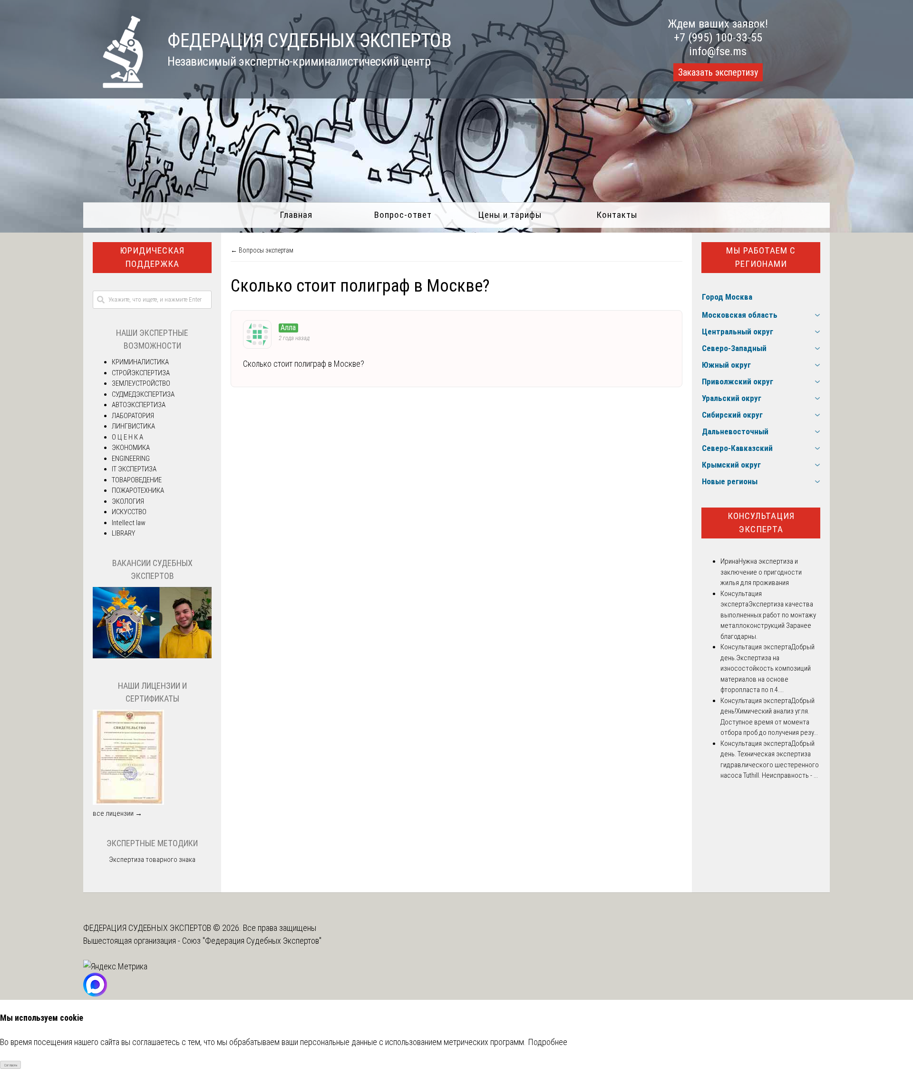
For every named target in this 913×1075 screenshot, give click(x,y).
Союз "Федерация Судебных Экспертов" (251, 941)
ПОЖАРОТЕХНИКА (138, 490)
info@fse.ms (718, 51)
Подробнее (547, 1042)
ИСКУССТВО (129, 512)
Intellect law (129, 522)
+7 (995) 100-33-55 (718, 37)
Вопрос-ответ (403, 214)
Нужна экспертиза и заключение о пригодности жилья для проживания (761, 572)
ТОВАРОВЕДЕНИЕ (137, 480)
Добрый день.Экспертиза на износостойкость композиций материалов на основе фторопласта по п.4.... (767, 668)
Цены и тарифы (510, 214)
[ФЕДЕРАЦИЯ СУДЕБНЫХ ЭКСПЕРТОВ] (113, 85)
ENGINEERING (131, 458)
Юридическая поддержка (152, 257)
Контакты (617, 214)
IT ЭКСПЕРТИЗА (134, 469)
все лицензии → (117, 813)
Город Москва (727, 297)
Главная (296, 214)
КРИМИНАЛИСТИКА (140, 362)
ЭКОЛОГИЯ (128, 501)
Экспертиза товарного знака (152, 859)
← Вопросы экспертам (262, 250)
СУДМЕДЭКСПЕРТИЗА (143, 394)
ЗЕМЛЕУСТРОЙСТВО (141, 383)
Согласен (10, 1065)
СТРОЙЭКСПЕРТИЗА (141, 373)
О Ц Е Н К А (127, 437)
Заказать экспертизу (718, 72)
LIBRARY (123, 533)
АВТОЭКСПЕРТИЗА (138, 405)
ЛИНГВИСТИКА (133, 426)
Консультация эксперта (761, 522)
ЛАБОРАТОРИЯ (133, 415)
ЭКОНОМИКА (131, 447)
